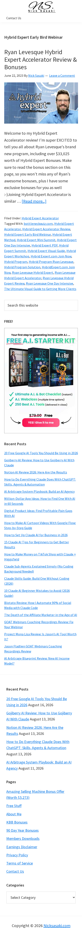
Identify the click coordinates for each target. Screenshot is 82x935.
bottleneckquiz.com (38, 223)
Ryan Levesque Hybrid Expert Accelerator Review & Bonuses (40, 59)
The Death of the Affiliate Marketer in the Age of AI (40, 615)
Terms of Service (19, 863)
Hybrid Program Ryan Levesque (51, 262)
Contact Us (15, 871)
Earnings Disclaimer (21, 846)
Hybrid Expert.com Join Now (51, 256)
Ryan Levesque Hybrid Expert (32, 272)
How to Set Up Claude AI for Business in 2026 (36, 535)
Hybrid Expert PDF (45, 245)
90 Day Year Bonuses (22, 830)
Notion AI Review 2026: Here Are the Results (35, 472)
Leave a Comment (62, 75)
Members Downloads (23, 838)
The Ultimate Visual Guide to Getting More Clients (40, 289)
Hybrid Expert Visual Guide (46, 251)
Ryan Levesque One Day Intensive (49, 283)
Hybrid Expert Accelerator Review (46, 229)
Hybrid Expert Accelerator (40, 218)
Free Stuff (13, 805)
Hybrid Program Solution (22, 267)
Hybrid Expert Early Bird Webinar (27, 234)
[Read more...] (34, 201)
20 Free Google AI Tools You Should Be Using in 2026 (41, 453)
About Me (13, 814)
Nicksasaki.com (57, 925)
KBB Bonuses (17, 822)
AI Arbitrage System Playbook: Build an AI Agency (39, 491)
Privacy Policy (17, 855)
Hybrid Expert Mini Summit (36, 240)
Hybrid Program (15, 262)
